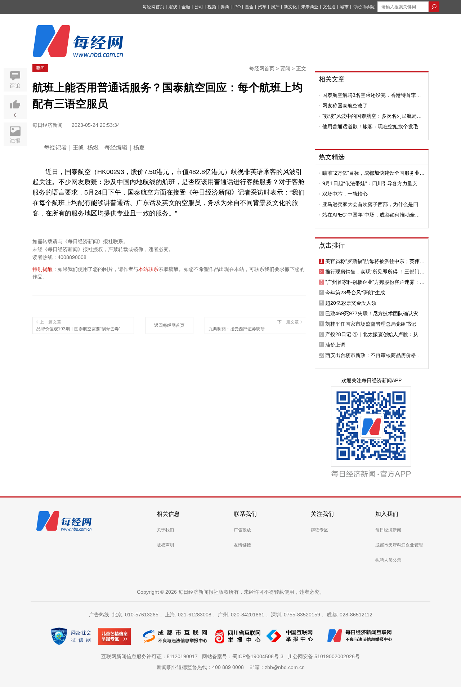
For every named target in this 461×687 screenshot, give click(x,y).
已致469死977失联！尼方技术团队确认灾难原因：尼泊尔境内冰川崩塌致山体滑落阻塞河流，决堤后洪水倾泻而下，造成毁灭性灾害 (374, 313)
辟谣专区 (319, 529)
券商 (224, 6)
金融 (186, 6)
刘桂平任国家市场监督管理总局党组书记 (370, 323)
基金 (249, 6)
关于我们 (165, 529)
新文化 (290, 6)
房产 (275, 6)
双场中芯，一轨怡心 (345, 193)
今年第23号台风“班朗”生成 (355, 292)
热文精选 (332, 157)
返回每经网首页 (169, 325)
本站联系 (148, 269)
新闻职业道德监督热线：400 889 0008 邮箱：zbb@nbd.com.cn (231, 667)
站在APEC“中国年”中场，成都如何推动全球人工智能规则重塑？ (371, 214)
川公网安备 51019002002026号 (324, 656)
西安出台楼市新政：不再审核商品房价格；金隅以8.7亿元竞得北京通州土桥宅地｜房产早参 (374, 355)
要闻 (40, 68)
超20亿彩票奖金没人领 (350, 302)
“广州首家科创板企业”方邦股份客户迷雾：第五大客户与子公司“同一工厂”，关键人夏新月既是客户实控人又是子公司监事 (375, 282)
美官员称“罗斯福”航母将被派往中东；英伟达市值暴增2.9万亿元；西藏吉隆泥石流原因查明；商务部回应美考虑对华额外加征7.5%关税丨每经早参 (375, 261)
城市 (344, 6)
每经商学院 (364, 6)
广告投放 (242, 529)
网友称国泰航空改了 (345, 105)
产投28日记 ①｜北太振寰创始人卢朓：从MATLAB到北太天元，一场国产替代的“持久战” (373, 334)
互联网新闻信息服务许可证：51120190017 (151, 656)
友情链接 (242, 545)
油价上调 (335, 344)
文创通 (329, 6)
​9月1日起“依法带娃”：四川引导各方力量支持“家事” (372, 183)
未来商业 (309, 6)
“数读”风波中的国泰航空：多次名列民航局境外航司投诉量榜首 (372, 116)
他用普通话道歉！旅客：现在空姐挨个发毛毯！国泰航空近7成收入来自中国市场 (370, 126)
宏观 (173, 6)
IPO (237, 6)
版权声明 (165, 545)
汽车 (262, 6)
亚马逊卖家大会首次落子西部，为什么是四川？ (370, 204)
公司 (198, 6)
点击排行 (332, 245)
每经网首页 (153, 6)
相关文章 (332, 79)
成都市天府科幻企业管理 (399, 545)
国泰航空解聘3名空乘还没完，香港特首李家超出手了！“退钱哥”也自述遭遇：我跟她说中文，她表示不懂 (372, 95)
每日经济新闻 (388, 529)
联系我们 (245, 514)
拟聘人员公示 (388, 560)
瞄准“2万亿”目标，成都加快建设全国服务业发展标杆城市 (373, 172)
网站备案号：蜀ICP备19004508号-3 (244, 656)
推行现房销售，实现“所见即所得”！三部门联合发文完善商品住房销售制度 (375, 271)
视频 (211, 6)
